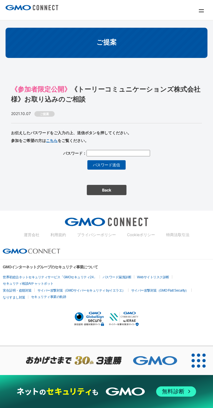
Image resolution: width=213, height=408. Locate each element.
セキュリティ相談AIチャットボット (28, 283)
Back (106, 190)
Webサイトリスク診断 (153, 277)
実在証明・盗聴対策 (17, 290)
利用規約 (58, 234)
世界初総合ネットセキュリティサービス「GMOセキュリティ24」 (50, 277)
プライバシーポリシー (96, 234)
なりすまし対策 (14, 297)
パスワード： (75, 153)
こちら (52, 140)
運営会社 (31, 234)
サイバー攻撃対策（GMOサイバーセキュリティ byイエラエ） (81, 290)
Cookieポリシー (141, 234)
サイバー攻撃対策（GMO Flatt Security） (160, 290)
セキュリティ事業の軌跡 (48, 297)
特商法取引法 (177, 234)
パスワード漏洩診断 (117, 277)
